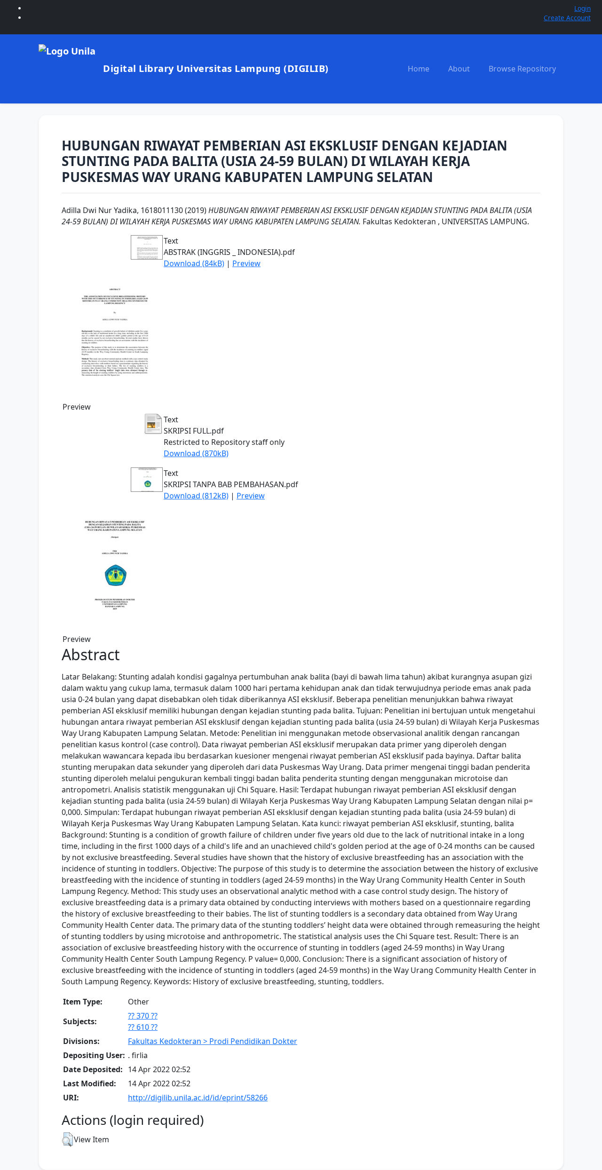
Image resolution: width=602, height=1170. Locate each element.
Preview (246, 263)
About (459, 68)
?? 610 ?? (143, 1027)
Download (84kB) (194, 263)
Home (418, 68)
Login (582, 8)
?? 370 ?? (143, 1016)
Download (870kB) (196, 453)
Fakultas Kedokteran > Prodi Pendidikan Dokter (212, 1041)
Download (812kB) (196, 495)
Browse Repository (522, 68)
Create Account (567, 17)
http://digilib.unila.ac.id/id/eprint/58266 (198, 1097)
